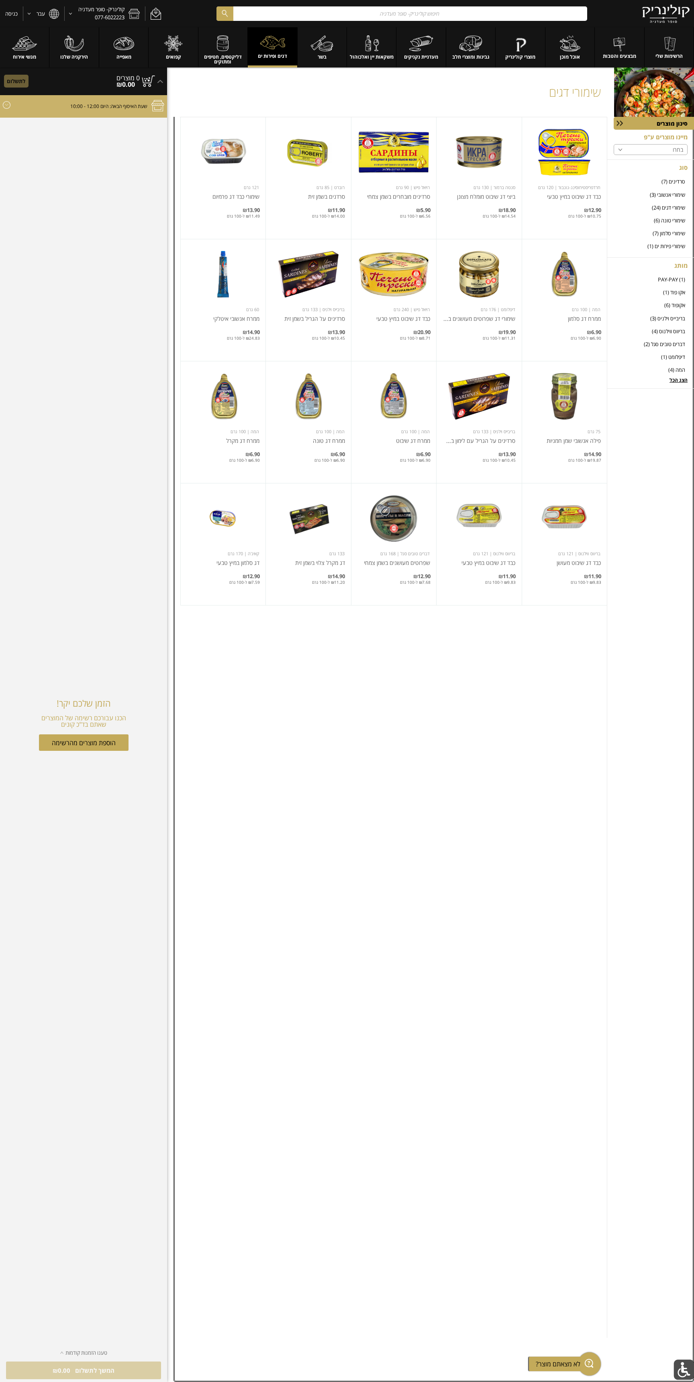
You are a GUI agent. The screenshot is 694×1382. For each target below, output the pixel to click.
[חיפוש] (224, 13)
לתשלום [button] (16, 81)
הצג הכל (679, 380)
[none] (564, 178)
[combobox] (401, 13)
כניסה (11, 13)
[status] (128, 78)
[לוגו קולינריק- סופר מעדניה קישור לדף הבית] (666, 14)
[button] (155, 13)
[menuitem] (669, 47)
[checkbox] (651, 182)
